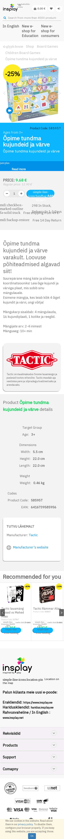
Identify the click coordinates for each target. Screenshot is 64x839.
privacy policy (25, 824)
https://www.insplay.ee (37, 702)
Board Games (47, 46)
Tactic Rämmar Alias (47, 609)
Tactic (33, 535)
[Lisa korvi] (11, 630)
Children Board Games (22, 53)
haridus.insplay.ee (42, 707)
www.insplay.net (13, 717)
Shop (30, 46)
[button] (5, 105)
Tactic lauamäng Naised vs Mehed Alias (12, 612)
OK (32, 835)
